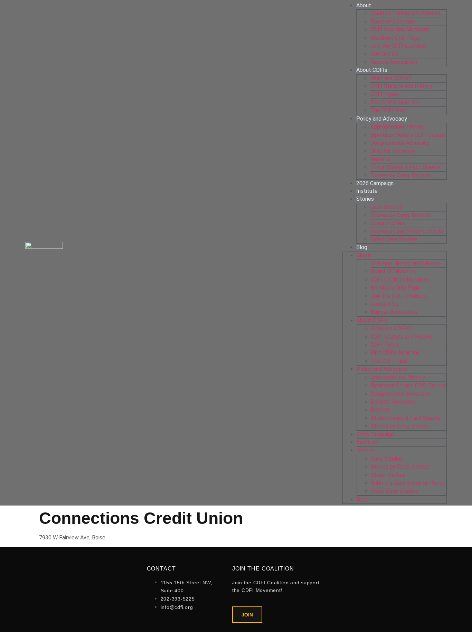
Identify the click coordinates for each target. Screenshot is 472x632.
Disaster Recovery (392, 151)
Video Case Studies (394, 239)
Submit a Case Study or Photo (407, 231)
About (363, 5)
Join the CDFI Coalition (398, 46)
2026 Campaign (375, 183)
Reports (380, 159)
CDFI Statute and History (401, 86)
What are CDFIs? (390, 78)
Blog (361, 247)
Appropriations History (397, 126)
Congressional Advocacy (400, 143)
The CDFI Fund (388, 110)
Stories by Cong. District (400, 175)
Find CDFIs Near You (394, 102)
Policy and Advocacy (381, 118)
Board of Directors (393, 21)
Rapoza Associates (393, 62)
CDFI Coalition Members (399, 29)
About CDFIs (371, 70)
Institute (367, 191)
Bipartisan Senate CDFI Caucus (408, 135)
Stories (365, 199)
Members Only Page (395, 38)
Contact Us (384, 53)
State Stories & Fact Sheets (405, 167)
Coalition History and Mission (405, 13)
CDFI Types (384, 94)
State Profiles (387, 223)
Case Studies (386, 207)
